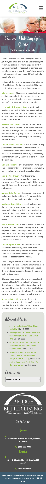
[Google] (21, 481)
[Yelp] (24, 481)
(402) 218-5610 (24, 468)
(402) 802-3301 (24, 447)
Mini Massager (8, 93)
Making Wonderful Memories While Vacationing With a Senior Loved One (24, 335)
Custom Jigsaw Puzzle (11, 244)
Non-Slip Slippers (9, 165)
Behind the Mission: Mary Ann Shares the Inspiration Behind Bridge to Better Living (22, 355)
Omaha (23, 451)
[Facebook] (38, 478)
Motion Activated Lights (12, 204)
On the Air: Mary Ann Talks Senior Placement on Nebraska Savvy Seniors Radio (24, 345)
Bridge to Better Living (11, 299)
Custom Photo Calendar (12, 144)
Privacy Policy (7, 478)
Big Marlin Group (29, 478)
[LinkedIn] (41, 478)
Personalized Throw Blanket (14, 107)
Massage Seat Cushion (11, 124)
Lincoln (23, 430)
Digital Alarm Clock (10, 224)
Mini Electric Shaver (10, 176)
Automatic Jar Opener (11, 193)
